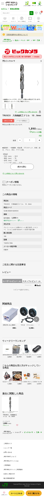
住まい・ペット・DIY (22, 40)
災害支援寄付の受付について (17, 35)
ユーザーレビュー (12, 281)
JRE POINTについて (10, 456)
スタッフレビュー (31, 281)
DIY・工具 (36, 40)
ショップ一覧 (8, 448)
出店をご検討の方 (9, 474)
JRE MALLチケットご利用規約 (13, 469)
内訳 (40, 135)
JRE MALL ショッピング (7, 40)
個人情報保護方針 (9, 478)
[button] (36, 319)
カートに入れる (16, 493)
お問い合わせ (8, 452)
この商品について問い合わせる (27, 112)
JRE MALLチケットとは (11, 461)
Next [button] (36, 83)
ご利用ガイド (8, 443)
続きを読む (22, 167)
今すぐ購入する (33, 493)
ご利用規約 (7, 465)
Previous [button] (7, 83)
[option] (22, 83)
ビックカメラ (10, 61)
